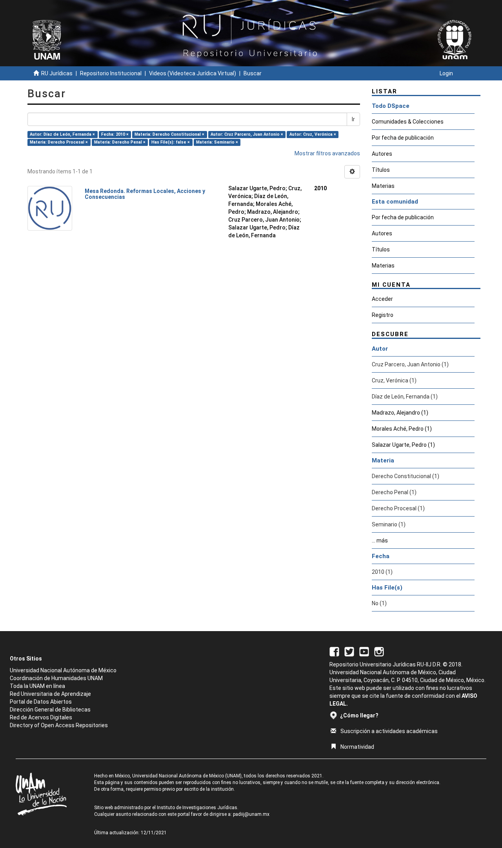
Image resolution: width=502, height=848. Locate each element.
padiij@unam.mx (251, 814)
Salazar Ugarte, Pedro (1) (403, 445)
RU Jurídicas (57, 73)
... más (380, 540)
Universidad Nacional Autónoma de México (63, 670)
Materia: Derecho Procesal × (59, 142)
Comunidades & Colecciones (408, 121)
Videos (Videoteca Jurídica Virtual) (192, 73)
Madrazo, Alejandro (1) (400, 412)
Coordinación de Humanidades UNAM (56, 678)
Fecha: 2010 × (115, 134)
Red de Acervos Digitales (41, 717)
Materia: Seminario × (217, 142)
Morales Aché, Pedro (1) (402, 429)
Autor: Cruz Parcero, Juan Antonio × (247, 134)
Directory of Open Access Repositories (59, 725)
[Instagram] (379, 651)
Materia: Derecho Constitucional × (169, 134)
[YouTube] (364, 651)
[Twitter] (349, 651)
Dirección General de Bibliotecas (50, 709)
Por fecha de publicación (403, 138)
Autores (382, 154)
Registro (382, 315)
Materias (383, 186)
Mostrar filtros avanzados (327, 153)
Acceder (382, 299)
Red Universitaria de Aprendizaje (50, 694)
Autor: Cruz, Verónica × (312, 134)
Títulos (381, 170)
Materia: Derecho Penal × (120, 142)
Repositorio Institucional (111, 73)
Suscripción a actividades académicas (389, 731)
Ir (353, 119)
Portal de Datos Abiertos (41, 702)
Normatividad (357, 747)
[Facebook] (334, 651)
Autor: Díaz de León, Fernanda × (62, 134)
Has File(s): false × (170, 142)
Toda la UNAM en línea (37, 686)
